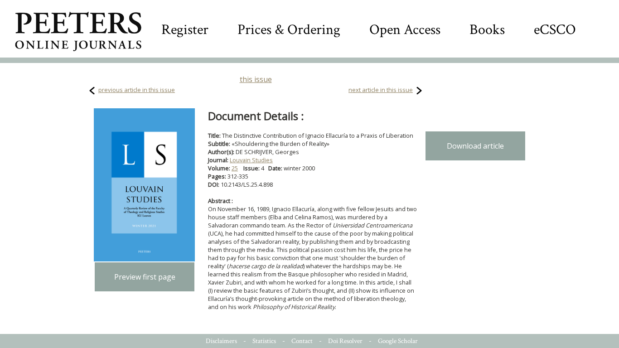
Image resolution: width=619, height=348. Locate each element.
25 (235, 168)
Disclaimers (221, 341)
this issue (256, 79)
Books (487, 29)
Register (184, 29)
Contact (302, 341)
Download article (475, 146)
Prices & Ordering (288, 29)
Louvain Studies (251, 160)
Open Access (404, 29)
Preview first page (144, 277)
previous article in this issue (136, 90)
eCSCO (555, 29)
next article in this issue (380, 90)
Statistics (264, 341)
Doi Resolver (345, 341)
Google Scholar (398, 341)
